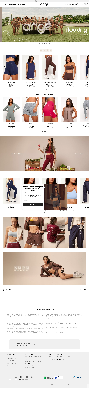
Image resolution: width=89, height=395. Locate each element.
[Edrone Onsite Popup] (44, 197)
